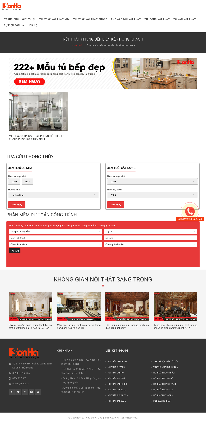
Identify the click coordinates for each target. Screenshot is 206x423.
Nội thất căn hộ (116, 373)
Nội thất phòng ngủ (163, 378)
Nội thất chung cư (117, 390)
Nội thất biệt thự (116, 367)
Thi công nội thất (157, 19)
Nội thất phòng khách (164, 373)
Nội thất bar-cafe (117, 401)
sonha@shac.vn (20, 383)
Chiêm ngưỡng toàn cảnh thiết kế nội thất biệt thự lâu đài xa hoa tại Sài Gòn (30, 327)
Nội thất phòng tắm (163, 390)
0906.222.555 (19, 378)
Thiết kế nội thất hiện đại (165, 367)
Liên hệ (32, 25)
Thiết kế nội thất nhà (54, 19)
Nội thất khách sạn (117, 361)
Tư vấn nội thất (184, 19)
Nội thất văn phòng (117, 384)
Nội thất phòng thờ (163, 395)
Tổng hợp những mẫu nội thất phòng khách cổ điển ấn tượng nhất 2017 (175, 327)
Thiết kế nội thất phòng (90, 19)
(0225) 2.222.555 (21, 373)
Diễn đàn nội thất (162, 401)
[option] (30, 311)
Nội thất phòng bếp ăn (164, 384)
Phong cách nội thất (126, 19)
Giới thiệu (29, 19)
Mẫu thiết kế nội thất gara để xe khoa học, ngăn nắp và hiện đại (79, 327)
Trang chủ (11, 19)
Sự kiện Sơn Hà (14, 25)
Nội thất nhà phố (116, 378)
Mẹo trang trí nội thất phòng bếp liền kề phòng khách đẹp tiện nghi (36, 138)
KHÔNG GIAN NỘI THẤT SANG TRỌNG (103, 279)
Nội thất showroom (118, 395)
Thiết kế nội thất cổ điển (165, 361)
